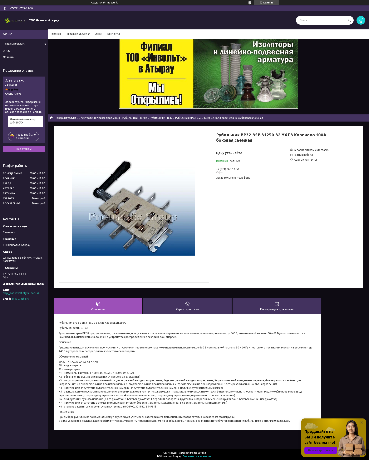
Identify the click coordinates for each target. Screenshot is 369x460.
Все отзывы (24, 148)
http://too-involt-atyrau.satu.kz (21, 293)
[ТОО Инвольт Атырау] (15, 20)
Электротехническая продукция (99, 117)
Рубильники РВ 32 (161, 117)
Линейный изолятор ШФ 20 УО (23, 121)
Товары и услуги (76, 33)
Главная (56, 33)
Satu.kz (202, 453)
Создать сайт (98, 2)
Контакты (113, 33)
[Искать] (349, 20)
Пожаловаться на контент (198, 456)
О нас (98, 33)
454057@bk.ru (20, 298)
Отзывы (8, 57)
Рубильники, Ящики (134, 117)
